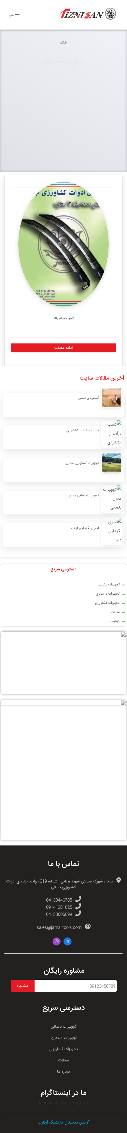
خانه (63, 43)
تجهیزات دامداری (108, 594)
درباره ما (114, 621)
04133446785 (59, 900)
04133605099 (59, 914)
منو (12, 15)
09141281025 (59, 907)
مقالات (115, 612)
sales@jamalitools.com (59, 927)
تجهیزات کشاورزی (107, 603)
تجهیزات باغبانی (109, 585)
